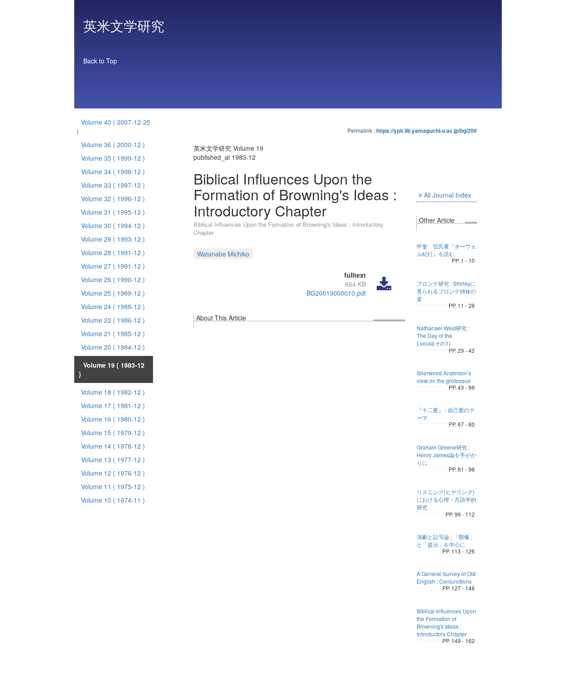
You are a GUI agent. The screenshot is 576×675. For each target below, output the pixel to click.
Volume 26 (113, 279)
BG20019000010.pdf (336, 292)
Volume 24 (113, 306)
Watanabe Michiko (223, 253)
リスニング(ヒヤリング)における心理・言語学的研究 (446, 499)
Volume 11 (113, 486)
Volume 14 (113, 445)
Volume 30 (113, 225)
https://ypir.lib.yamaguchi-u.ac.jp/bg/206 (426, 130)
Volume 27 (113, 265)
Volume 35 (113, 157)
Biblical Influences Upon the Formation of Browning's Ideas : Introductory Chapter (446, 622)
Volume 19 (111, 369)
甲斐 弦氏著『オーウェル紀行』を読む (446, 249)
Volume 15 (113, 432)
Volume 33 (113, 184)
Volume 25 (113, 292)
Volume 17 (113, 405)
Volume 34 (113, 171)
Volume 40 (113, 126)
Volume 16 (113, 418)
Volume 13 (113, 459)
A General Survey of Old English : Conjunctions (446, 577)
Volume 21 (113, 333)
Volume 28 (113, 252)
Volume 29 (113, 238)
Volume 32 (113, 198)
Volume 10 (113, 499)
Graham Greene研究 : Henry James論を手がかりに (446, 454)
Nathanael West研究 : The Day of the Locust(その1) (443, 335)
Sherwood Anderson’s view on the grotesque (444, 376)
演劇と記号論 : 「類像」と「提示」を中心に (446, 540)
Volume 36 (113, 144)
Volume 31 (113, 211)
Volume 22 (113, 319)
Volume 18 (113, 391)
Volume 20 (113, 346)
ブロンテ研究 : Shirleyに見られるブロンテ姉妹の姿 (446, 290)
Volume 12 (113, 472)
